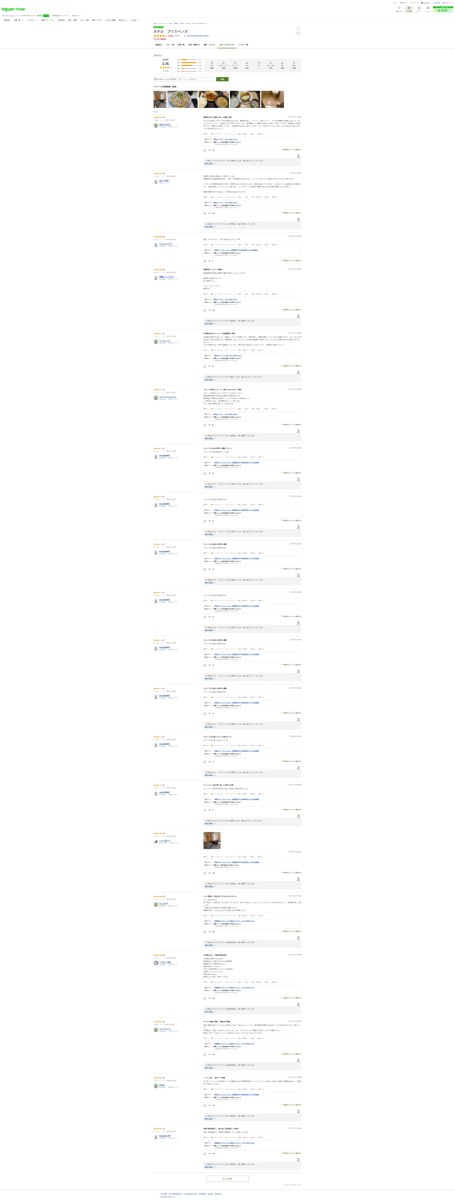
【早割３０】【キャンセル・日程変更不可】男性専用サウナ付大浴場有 (236, 463)
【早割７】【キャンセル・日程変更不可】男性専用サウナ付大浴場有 (236, 250)
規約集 (210, 1194)
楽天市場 (437, 3)
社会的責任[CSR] (190, 1194)
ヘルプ (395, 3)
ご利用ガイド (403, 3)
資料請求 (218, 1194)
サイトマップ (414, 3)
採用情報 (202, 1194)
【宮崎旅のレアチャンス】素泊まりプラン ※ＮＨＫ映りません (234, 921)
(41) (194, 44)
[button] (160, 99)
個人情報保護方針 (175, 1194)
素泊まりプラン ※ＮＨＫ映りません (225, 139)
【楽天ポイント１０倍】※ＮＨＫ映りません (228, 356)
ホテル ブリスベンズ (171, 31)
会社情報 (163, 1194)
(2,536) (226, 44)
